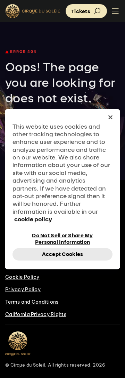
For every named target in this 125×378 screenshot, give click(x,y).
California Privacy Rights (35, 314)
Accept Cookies (62, 254)
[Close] (110, 117)
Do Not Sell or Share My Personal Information (62, 238)
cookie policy (33, 219)
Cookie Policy (22, 277)
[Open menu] (115, 11)
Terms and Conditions (32, 302)
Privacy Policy (23, 289)
